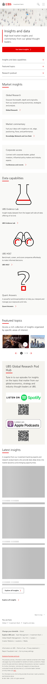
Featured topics (8, 66)
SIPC (15, 670)
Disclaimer (5, 656)
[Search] (38, 4)
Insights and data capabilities (14, 60)
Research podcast (9, 73)
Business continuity (13, 656)
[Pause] (21, 353)
